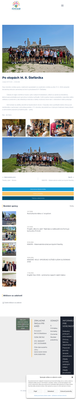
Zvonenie (53, 334)
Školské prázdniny (54, 338)
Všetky (72, 206)
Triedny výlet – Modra (9, 179)
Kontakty (53, 331)
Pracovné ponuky (66, 349)
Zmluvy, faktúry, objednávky (67, 342)
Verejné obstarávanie (67, 355)
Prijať (35, 391)
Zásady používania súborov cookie (42, 395)
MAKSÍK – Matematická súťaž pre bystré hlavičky (58, 179)
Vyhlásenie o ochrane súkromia (59, 395)
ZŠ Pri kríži (9, 82)
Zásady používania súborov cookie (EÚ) (67, 374)
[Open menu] (62, 5)
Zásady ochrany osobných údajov (66, 363)
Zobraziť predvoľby (66, 391)
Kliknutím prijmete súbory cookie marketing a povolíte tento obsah (23, 324)
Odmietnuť (51, 391)
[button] (72, 377)
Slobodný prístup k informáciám (67, 334)
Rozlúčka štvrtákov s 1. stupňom (39, 213)
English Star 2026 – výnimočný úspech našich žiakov (46, 275)
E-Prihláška (53, 327)
